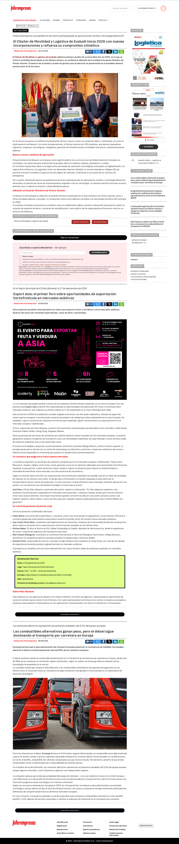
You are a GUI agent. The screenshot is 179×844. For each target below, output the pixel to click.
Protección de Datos (118, 826)
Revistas (103, 20)
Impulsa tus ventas (138, 274)
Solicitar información (81, 222)
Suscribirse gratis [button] (146, 8)
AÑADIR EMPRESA (146, 826)
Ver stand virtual (100, 222)
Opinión (56, 20)
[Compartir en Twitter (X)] (109, 52)
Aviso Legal (39, 265)
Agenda (92, 20)
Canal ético (88, 826)
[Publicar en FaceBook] (103, 52)
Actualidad (45, 20)
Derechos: (86, 270)
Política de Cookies (117, 829)
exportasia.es (27, 579)
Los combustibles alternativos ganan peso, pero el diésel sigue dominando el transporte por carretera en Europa (148, 180)
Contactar (87, 822)
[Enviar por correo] (97, 52)
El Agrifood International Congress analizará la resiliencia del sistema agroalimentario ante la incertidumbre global (148, 194)
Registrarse (62, 826)
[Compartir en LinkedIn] (115, 52)
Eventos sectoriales (139, 279)
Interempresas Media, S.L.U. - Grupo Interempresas (93, 841)
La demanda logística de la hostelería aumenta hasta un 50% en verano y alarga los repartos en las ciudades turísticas (147, 209)
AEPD (38, 274)
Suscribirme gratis (99, 253)
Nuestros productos (91, 829)
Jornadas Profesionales (140, 271)
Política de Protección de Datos (56, 265)
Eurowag (46, 753)
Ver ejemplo (60, 247)
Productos (68, 20)
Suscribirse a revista (65, 833)
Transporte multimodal (25, 20)
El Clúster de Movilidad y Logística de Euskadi (34, 57)
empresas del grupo (58, 270)
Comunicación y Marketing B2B (143, 277)
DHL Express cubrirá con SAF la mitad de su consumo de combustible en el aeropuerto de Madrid (147, 224)
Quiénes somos (89, 833)
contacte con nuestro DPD (69, 272)
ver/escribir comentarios (70, 614)
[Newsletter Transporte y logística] (148, 113)
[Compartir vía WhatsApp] (121, 52)
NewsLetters (62, 829)
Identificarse (62, 822)
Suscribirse (148, 147)
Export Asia (31, 407)
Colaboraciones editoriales (116, 834)
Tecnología (81, 20)
